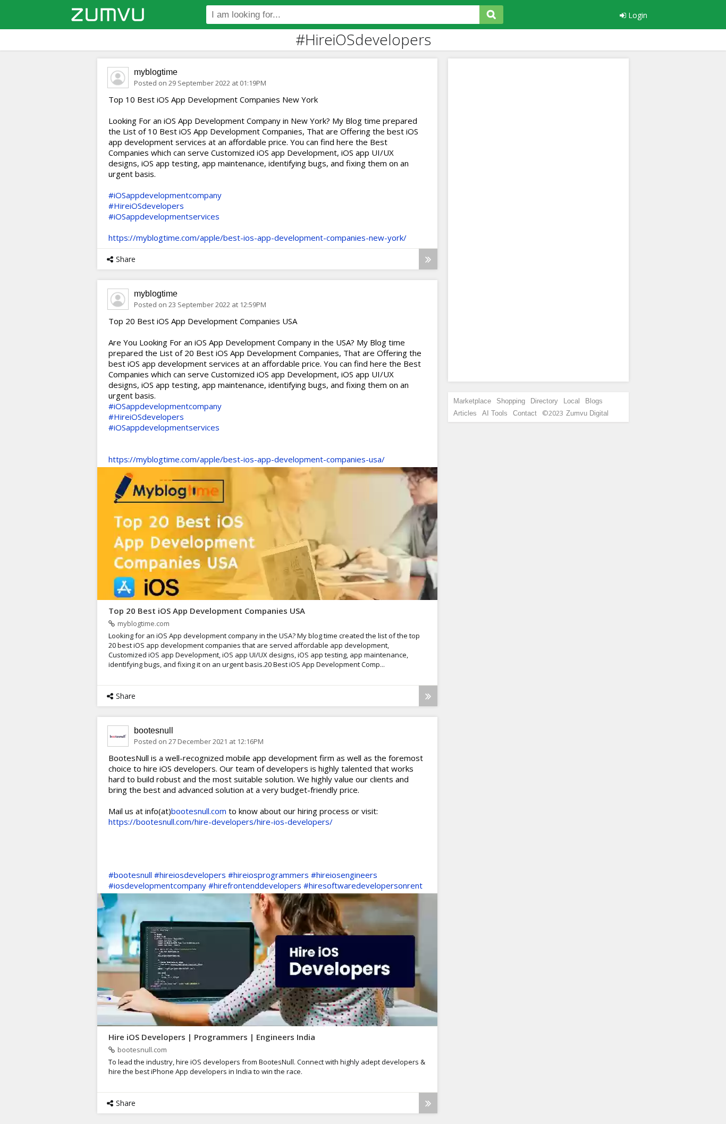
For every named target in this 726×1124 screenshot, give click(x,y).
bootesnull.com (198, 811)
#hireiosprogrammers (268, 874)
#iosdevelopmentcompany (157, 885)
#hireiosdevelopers (190, 874)
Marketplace (472, 401)
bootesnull (153, 730)
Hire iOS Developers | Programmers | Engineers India (211, 1037)
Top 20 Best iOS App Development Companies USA (206, 610)
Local (571, 401)
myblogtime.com (143, 623)
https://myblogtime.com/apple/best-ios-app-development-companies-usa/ (246, 459)
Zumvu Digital (587, 413)
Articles (465, 413)
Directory (544, 401)
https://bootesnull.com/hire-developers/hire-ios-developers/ (220, 821)
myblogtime (156, 72)
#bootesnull (130, 874)
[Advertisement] (538, 220)
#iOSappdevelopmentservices (164, 216)
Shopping (510, 401)
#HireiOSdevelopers (146, 205)
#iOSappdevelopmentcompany (165, 195)
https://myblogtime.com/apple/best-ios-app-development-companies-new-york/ (257, 237)
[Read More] (428, 259)
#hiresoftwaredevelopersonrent (363, 885)
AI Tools (495, 413)
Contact (525, 413)
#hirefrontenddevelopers (254, 885)
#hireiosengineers (344, 874)
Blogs (594, 401)
